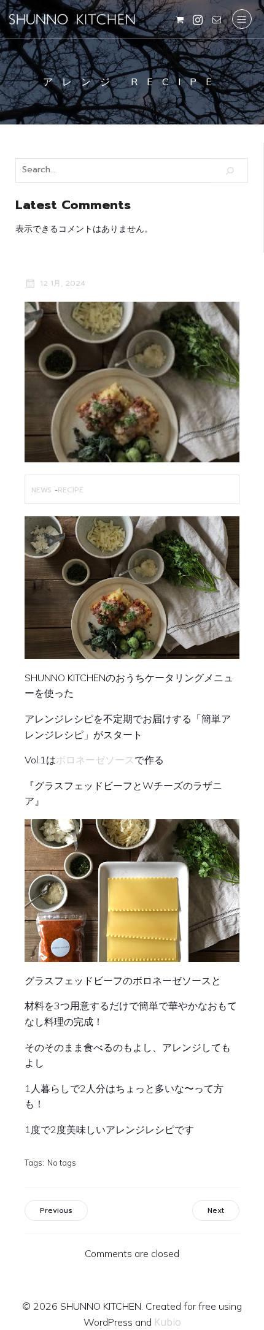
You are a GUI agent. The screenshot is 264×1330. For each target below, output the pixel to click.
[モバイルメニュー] (242, 19)
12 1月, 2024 (62, 283)
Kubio (167, 1322)
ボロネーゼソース (95, 759)
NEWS (41, 489)
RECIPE (70, 489)
